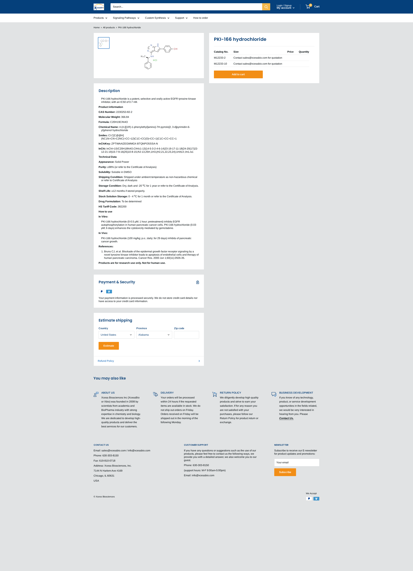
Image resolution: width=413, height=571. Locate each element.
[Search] (266, 6)
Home (97, 27)
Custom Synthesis (155, 17)
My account (284, 7)
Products (99, 17)
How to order (200, 17)
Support (179, 17)
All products (109, 27)
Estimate (108, 345)
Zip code (179, 328)
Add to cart (238, 74)
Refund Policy (106, 361)
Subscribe (285, 472)
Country (103, 328)
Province (141, 328)
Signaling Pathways (124, 17)
